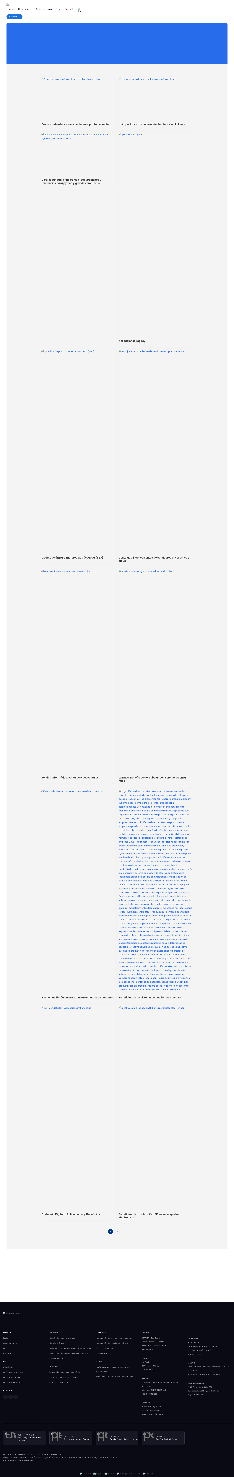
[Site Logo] (21, 5)
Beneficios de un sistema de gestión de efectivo (150, 997)
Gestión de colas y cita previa (62, 1338)
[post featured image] (78, 98)
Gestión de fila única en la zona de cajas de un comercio (77, 997)
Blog (58, 9)
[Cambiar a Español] (85, 1474)
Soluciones (24, 9)
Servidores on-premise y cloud (63, 1377)
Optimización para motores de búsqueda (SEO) (72, 557)
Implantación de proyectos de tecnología (114, 1338)
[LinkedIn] (15, 1397)
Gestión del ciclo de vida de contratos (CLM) (68, 1353)
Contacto (69, 9)
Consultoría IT (102, 1353)
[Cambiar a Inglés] (97, 1474)
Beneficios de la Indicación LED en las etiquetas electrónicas (149, 1215)
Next (123, 1231)
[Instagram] (10, 1397)
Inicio (11, 9)
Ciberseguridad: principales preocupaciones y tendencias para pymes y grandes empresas (71, 181)
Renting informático (104, 1348)
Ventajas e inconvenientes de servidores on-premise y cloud (154, 559)
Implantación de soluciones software (112, 1343)
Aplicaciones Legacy (132, 341)
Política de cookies (11, 1377)
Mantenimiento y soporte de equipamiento (115, 1376)
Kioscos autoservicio (58, 1382)
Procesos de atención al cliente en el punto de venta (75, 124)
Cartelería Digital (56, 1343)
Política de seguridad (12, 1382)
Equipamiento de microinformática (64, 1372)
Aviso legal (8, 1367)
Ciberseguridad (56, 1358)
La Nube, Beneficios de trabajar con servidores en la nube (152, 779)
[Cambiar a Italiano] (109, 1474)
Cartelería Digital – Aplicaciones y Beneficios (70, 1214)
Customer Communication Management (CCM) (70, 1348)
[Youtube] (5, 1397)
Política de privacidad (13, 1372)
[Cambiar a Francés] (148, 1474)
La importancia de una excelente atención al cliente (152, 124)
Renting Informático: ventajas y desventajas (70, 777)
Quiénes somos (44, 9)
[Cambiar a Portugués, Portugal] (129, 1474)
